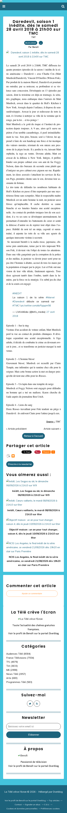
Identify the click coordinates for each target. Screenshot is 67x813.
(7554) (20, 657)
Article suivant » (52, 428)
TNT (33, 37)
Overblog (58, 791)
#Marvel (50, 297)
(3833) (12, 665)
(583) (19, 682)
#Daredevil (18, 301)
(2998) (11, 669)
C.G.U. (47, 804)
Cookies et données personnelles (22, 808)
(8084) (18, 653)
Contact (18, 804)
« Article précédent (16, 428)
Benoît (30, 633)
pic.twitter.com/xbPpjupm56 (36, 305)
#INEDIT (17, 293)
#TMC (15, 305)
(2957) (16, 673)
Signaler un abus (33, 804)
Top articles (54, 800)
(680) (12, 678)
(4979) (12, 661)
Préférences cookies (50, 808)
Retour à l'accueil (33, 436)
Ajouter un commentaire (32, 594)
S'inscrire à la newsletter (20, 464)
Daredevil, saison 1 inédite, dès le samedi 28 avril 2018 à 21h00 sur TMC (33, 27)
